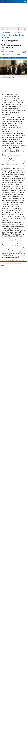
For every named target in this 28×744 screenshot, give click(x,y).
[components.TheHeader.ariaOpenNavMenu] (4, 1)
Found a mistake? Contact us (13, 263)
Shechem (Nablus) (15, 54)
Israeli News (14, 32)
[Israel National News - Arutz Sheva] (15, 1)
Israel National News (6, 32)
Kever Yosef (5, 54)
